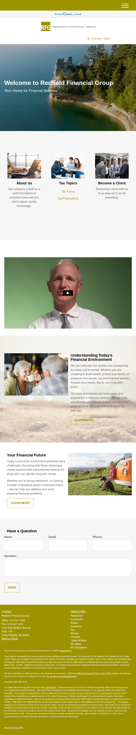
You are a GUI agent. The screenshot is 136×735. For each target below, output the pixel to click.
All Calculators (79, 647)
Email (52, 537)
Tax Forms (68, 191)
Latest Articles (78, 640)
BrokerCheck (66, 650)
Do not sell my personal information (62, 676)
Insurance (76, 626)
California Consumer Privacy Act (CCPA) (93, 673)
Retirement (77, 615)
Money (74, 633)
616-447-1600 (100, 38)
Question (10, 556)
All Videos (76, 644)
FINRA (48, 687)
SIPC (54, 687)
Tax (73, 629)
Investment (77, 619)
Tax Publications (68, 198)
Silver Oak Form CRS (13, 727)
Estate (74, 622)
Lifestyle (75, 637)
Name (8, 537)
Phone (97, 537)
